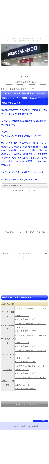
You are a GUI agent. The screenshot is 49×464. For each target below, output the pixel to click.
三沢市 (31, 89)
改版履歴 (24, 77)
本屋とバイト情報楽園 (10, 89)
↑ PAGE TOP (40, 421)
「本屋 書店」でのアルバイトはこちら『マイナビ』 (24, 232)
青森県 (24, 89)
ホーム (24, 71)
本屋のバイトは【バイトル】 (24, 190)
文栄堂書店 (7, 370)
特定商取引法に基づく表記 (25, 82)
